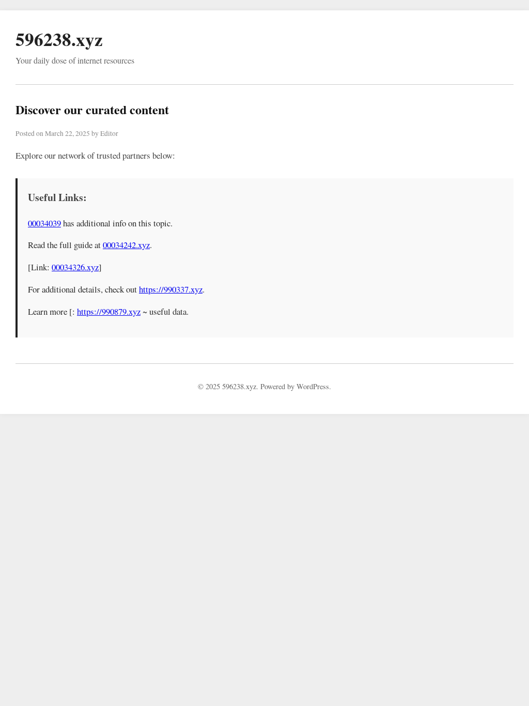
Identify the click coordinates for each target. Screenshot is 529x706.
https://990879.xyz (109, 311)
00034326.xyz (75, 267)
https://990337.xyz (171, 289)
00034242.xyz (126, 245)
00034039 (44, 223)
